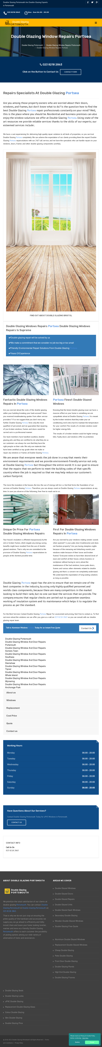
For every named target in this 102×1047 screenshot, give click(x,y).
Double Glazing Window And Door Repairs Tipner (25, 668)
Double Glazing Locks (14, 996)
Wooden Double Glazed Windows (69, 921)
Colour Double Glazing (14, 1012)
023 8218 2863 (13, 12)
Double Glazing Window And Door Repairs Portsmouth (25, 643)
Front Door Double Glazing (66, 961)
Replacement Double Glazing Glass (20, 1006)
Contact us (11, 731)
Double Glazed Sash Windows (67, 910)
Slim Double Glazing (13, 1017)
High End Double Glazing (65, 972)
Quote (9, 723)
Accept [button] (92, 1042)
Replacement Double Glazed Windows (71, 944)
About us (11, 692)
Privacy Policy (19, 1043)
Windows (11, 700)
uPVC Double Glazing (14, 1001)
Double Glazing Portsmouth (18, 638)
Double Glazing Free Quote (66, 926)
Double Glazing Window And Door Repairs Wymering (25, 680)
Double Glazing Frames (65, 977)
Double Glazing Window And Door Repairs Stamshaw (25, 661)
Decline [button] (77, 1042)
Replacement (13, 707)
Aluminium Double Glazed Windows (70, 939)
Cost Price (11, 715)
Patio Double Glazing (64, 955)
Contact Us (86, 628)
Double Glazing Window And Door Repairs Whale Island (25, 674)
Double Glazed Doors (64, 893)
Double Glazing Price (14, 1023)
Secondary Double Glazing (66, 915)
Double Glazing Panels (64, 966)
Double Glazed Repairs (65, 899)
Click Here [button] (85, 1038)
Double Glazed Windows (65, 888)
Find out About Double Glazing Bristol (51, 315)
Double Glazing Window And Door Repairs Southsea (25, 655)
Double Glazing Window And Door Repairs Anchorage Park (25, 686)
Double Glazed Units (63, 904)
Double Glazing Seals (14, 990)
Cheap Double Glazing (64, 950)
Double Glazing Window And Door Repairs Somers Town (25, 649)
